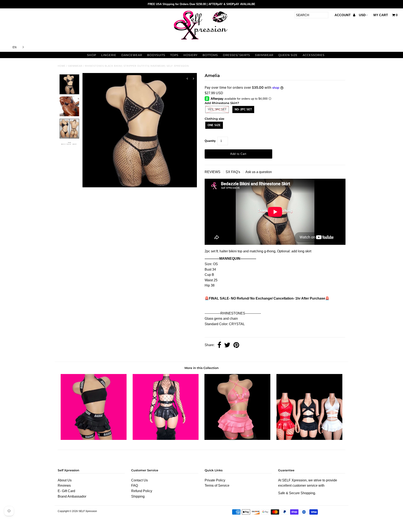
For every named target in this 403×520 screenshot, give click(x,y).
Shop (91, 55)
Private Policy (215, 480)
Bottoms (210, 55)
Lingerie (108, 55)
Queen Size (288, 55)
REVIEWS (213, 172)
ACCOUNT (343, 15)
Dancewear (131, 55)
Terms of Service (217, 485)
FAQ (134, 485)
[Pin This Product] (236, 345)
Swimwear (264, 55)
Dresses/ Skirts (236, 55)
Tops (174, 55)
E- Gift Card (66, 491)
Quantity (210, 140)
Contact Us (139, 480)
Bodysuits (156, 55)
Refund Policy (141, 491)
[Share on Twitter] (227, 345)
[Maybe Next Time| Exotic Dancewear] (237, 439)
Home (61, 66)
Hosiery (190, 55)
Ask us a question (258, 172)
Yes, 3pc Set (217, 109)
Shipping (138, 496)
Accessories (313, 55)
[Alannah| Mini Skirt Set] (94, 439)
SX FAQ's (233, 172)
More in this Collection (201, 368)
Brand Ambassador (72, 496)
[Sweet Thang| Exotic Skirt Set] (166, 439)
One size (214, 125)
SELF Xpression (88, 511)
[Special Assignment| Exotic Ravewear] (309, 439)
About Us (65, 480)
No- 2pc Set (243, 109)
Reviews (64, 485)
